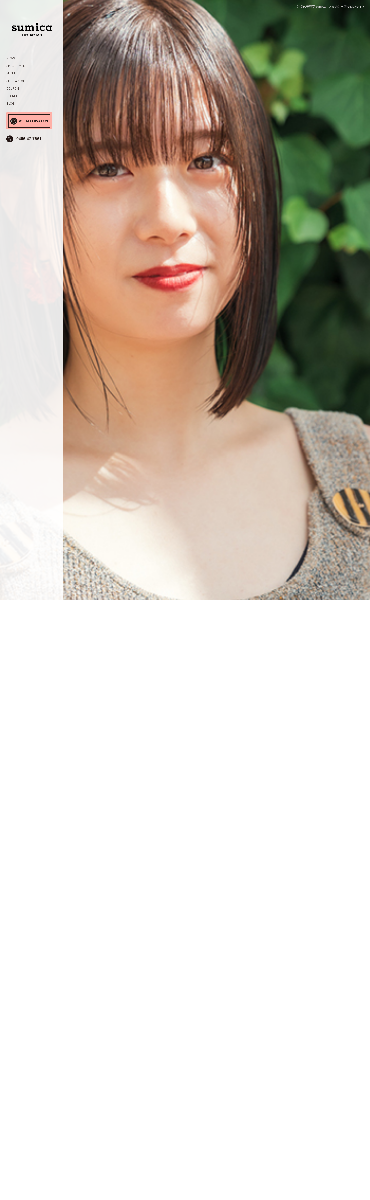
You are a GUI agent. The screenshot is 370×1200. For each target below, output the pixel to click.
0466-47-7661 (29, 139)
